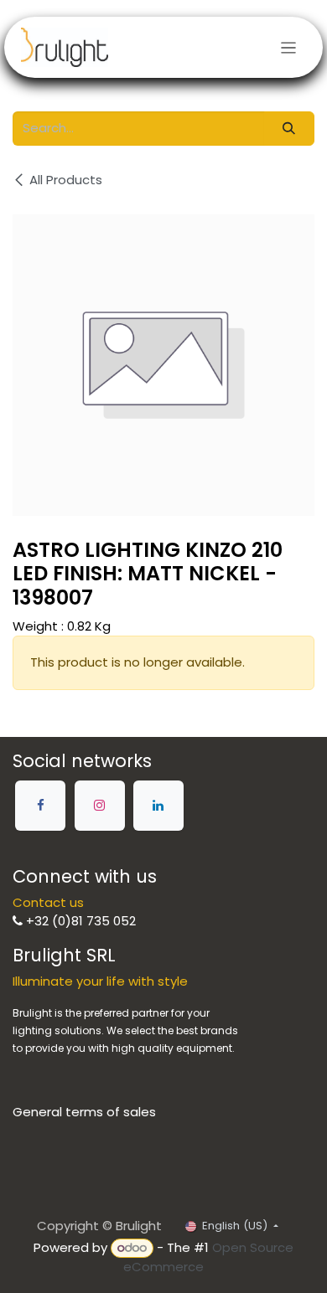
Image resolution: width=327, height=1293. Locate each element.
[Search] (289, 128)
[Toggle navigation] (289, 47)
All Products (65, 179)
